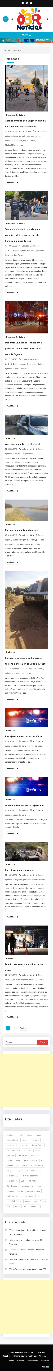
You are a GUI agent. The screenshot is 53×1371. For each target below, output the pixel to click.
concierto (35, 1140)
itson (18, 1160)
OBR (22, 1181)
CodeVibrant (39, 1356)
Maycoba (18, 880)
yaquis (17, 1206)
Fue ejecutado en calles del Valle (23, 736)
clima (25, 1140)
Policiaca (10, 438)
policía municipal (33, 1191)
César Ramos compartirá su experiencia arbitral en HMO (28, 1261)
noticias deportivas (31, 1176)
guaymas (10, 1155)
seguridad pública (14, 1201)
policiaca (29, 454)
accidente (11, 1135)
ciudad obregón (19, 136)
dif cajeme (23, 1145)
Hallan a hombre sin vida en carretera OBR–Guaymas (26, 1242)
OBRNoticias (33, 1181)
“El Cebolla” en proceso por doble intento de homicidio (26, 1252)
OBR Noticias (12, 1186)
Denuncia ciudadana (35, 364)
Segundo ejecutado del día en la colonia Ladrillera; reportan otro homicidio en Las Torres (23, 235)
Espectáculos (32, 1361)
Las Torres (18, 255)
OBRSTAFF (26, 131)
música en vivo (37, 1166)
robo (39, 1196)
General (10, 958)
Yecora (42, 880)
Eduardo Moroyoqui (30, 246)
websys (25, 449)
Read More (11, 182)
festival (38, 1150)
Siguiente (24, 1028)
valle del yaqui (27, 673)
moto (21, 145)
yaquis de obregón (31, 1206)
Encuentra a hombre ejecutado (21, 530)
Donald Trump (37, 1145)
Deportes (45, 1361)
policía (20, 1191)
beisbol (29, 1135)
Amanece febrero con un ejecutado (24, 805)
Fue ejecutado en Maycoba (19, 870)
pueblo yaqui (28, 1196)
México (24, 1166)
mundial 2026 (12, 1166)
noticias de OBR (13, 1176)
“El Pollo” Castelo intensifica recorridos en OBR (27, 1269)
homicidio (35, 1155)
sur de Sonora (40, 1201)
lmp (42, 1160)
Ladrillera (9, 255)
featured (27, 1150)
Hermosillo (19, 454)
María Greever (29, 141)
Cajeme (20, 1361)
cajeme (8, 136)
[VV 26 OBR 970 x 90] (26, 40)
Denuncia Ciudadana (15, 115)
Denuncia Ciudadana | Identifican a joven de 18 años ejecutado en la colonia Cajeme (23, 348)
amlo (21, 1135)
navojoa (10, 1171)
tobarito (17, 673)
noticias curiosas (34, 1171)
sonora (35, 880)
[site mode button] (48, 19)
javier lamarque (30, 1160)
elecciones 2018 (13, 1150)
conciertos (11, 1145)
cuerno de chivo (34, 136)
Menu (25, 34)
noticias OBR (12, 1181)
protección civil (13, 1196)
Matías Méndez (11, 145)
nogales (24, 980)
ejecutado (18, 141)
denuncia (9, 141)
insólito (9, 1160)
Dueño (8, 980)
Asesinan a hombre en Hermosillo (23, 444)
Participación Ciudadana (31, 1186)
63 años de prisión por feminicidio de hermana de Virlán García (27, 1232)
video (9, 1206)
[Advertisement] (26, 1080)
